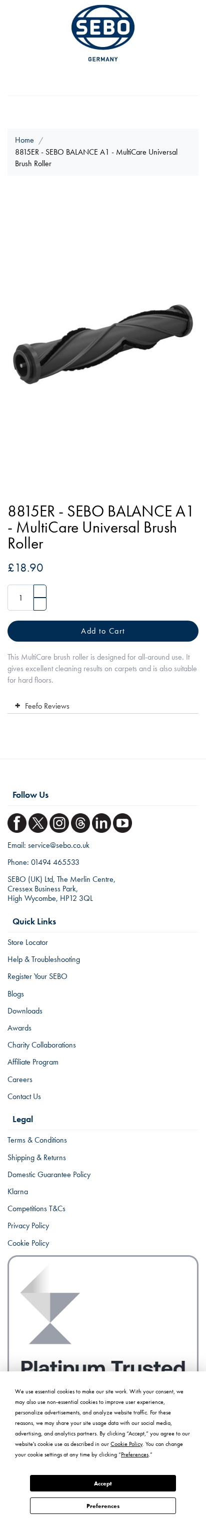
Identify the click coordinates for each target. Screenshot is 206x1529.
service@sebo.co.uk (59, 845)
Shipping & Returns (37, 1157)
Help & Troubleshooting (44, 959)
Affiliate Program (33, 1062)
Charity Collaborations (42, 1045)
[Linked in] (102, 820)
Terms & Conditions (37, 1140)
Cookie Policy (28, 1243)
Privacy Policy (28, 1225)
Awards (20, 1028)
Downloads (25, 1010)
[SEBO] (103, 33)
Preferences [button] (134, 1454)
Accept (103, 1483)
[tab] (103, 704)
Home (24, 140)
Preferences (103, 1506)
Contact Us (24, 1096)
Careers (20, 1079)
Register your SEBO (38, 976)
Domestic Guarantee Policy (49, 1174)
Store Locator (28, 942)
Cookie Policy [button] (126, 1444)
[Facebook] (18, 820)
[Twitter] (39, 820)
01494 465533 (55, 862)
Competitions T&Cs (37, 1208)
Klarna (18, 1191)
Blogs (16, 993)
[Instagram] (60, 820)
